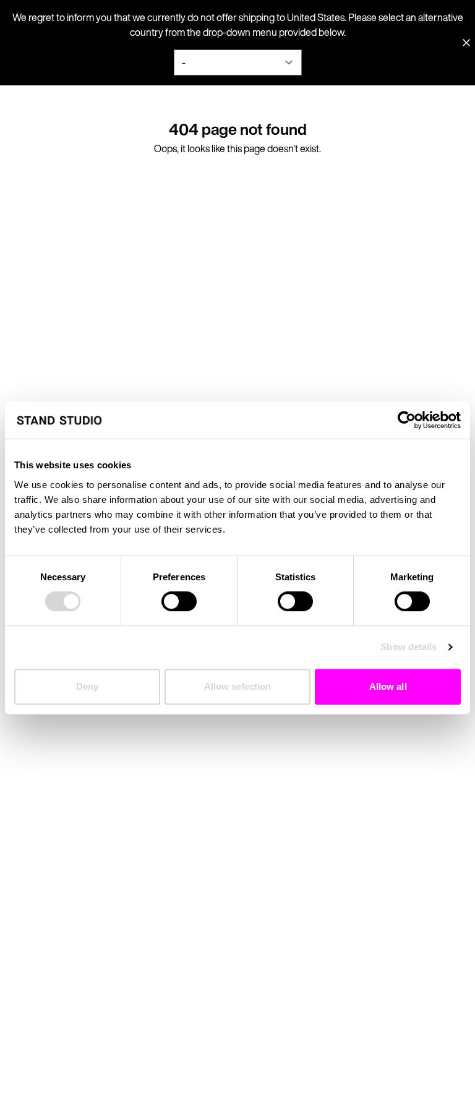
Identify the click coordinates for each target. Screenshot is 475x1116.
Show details (408, 647)
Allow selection (238, 686)
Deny (87, 686)
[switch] (179, 601)
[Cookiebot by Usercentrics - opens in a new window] (407, 420)
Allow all (388, 686)
